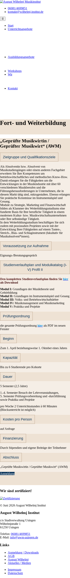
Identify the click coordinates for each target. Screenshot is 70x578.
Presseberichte (24, 85)
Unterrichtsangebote (20, 29)
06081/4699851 (17, 8)
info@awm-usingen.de (24, 537)
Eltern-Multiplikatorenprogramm (35, 43)
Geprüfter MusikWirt (28, 64)
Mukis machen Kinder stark (33, 81)
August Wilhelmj (18, 559)
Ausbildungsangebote (21, 57)
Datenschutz (15, 573)
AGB (11, 556)
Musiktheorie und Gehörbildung (35, 53)
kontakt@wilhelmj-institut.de (25, 11)
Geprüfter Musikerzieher (31, 60)
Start (10, 25)
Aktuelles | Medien (19, 563)
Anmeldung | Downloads (23, 552)
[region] (35, 104)
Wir (10, 74)
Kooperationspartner (28, 78)
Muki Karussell (25, 39)
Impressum (14, 569)
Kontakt (13, 88)
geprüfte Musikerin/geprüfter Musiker (39, 67)
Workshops (15, 71)
